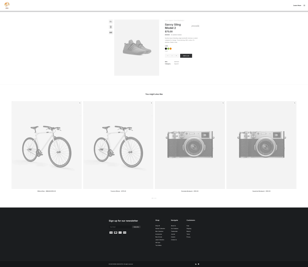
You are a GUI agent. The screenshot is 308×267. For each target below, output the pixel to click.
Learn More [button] (297, 5)
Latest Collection (159, 239)
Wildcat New (46, 191)
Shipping (189, 228)
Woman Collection (160, 228)
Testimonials (174, 231)
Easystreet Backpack (261, 191)
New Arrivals (158, 237)
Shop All (157, 225)
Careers (173, 237)
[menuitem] (297, 5)
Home (166, 20)
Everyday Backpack (189, 191)
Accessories (158, 234)
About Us (173, 225)
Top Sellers (158, 245)
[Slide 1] (111, 22)
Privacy (188, 237)
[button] (304, 5)
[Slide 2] (111, 27)
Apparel (171, 20)
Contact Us (174, 239)
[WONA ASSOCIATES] (7, 5)
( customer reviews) (176, 34)
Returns (189, 231)
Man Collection (159, 231)
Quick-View (80, 103)
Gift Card (157, 242)
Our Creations (174, 228)
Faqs (188, 225)
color (166, 46)
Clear (166, 51)
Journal (173, 234)
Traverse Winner (118, 191)
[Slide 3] (111, 32)
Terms (188, 234)
